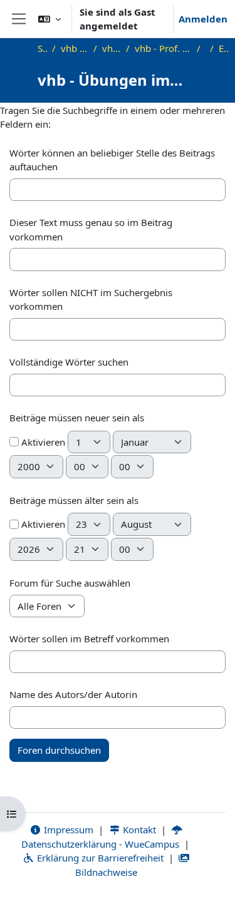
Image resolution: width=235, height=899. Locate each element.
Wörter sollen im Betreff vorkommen (89, 638)
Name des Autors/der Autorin (73, 694)
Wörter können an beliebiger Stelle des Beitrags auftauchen (112, 159)
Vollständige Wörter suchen (68, 362)
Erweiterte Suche (224, 48)
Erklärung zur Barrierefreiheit (99, 857)
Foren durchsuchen (59, 750)
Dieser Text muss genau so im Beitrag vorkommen (90, 229)
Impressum (67, 829)
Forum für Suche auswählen (69, 583)
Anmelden (203, 19)
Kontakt (138, 829)
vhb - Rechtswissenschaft (111, 48)
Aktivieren (42, 442)
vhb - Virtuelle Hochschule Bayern (74, 48)
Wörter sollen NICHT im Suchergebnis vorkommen (90, 299)
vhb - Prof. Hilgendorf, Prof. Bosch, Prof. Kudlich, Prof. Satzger (163, 48)
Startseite (42, 48)
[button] (49, 19)
